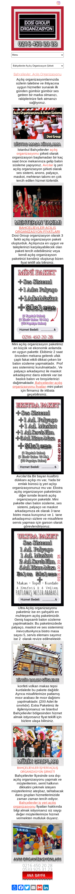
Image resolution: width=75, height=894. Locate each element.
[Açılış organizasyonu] (37, 873)
